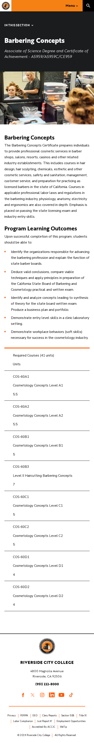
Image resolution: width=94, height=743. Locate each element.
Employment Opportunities (71, 721)
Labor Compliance (23, 721)
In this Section (17, 25)
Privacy (11, 715)
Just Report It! (44, 721)
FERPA (24, 715)
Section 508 (67, 715)
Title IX (83, 715)
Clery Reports (49, 715)
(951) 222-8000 (47, 684)
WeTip (63, 727)
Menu (70, 5)
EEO (35, 715)
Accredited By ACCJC (43, 727)
